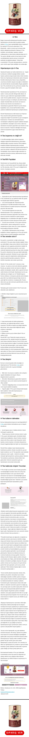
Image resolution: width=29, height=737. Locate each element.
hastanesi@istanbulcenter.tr (7, 692)
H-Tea (6, 44)
